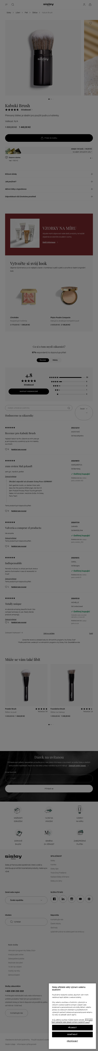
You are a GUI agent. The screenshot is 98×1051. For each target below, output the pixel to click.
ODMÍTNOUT (72, 1034)
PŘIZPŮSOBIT (72, 1041)
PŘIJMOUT (72, 1028)
